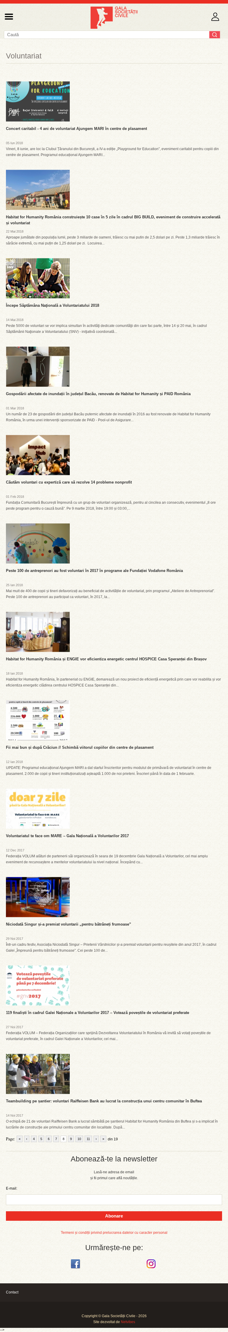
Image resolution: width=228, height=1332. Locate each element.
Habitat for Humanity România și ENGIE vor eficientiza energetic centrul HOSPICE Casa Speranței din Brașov (106, 659)
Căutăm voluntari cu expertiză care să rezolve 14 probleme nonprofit (69, 482)
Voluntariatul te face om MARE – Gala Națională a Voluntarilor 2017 (67, 836)
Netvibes (128, 1322)
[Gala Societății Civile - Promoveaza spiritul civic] (114, 28)
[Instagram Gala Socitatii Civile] (152, 1268)
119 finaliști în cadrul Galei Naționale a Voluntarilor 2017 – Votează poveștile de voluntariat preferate (97, 1012)
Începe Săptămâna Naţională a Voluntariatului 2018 (52, 305)
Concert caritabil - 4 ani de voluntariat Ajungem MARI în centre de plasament (76, 128)
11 (88, 1139)
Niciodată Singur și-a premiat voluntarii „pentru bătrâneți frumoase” (68, 924)
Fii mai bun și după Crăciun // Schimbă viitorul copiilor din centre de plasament (79, 747)
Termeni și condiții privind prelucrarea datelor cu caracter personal (114, 1233)
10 (79, 1139)
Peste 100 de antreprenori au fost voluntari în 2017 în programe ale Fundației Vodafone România (94, 570)
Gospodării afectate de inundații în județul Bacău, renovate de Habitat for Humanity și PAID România (98, 394)
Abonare (114, 1215)
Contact (12, 1292)
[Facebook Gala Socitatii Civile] (76, 1268)
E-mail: (11, 1188)
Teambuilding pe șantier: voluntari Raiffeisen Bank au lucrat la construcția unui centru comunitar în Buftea (104, 1101)
